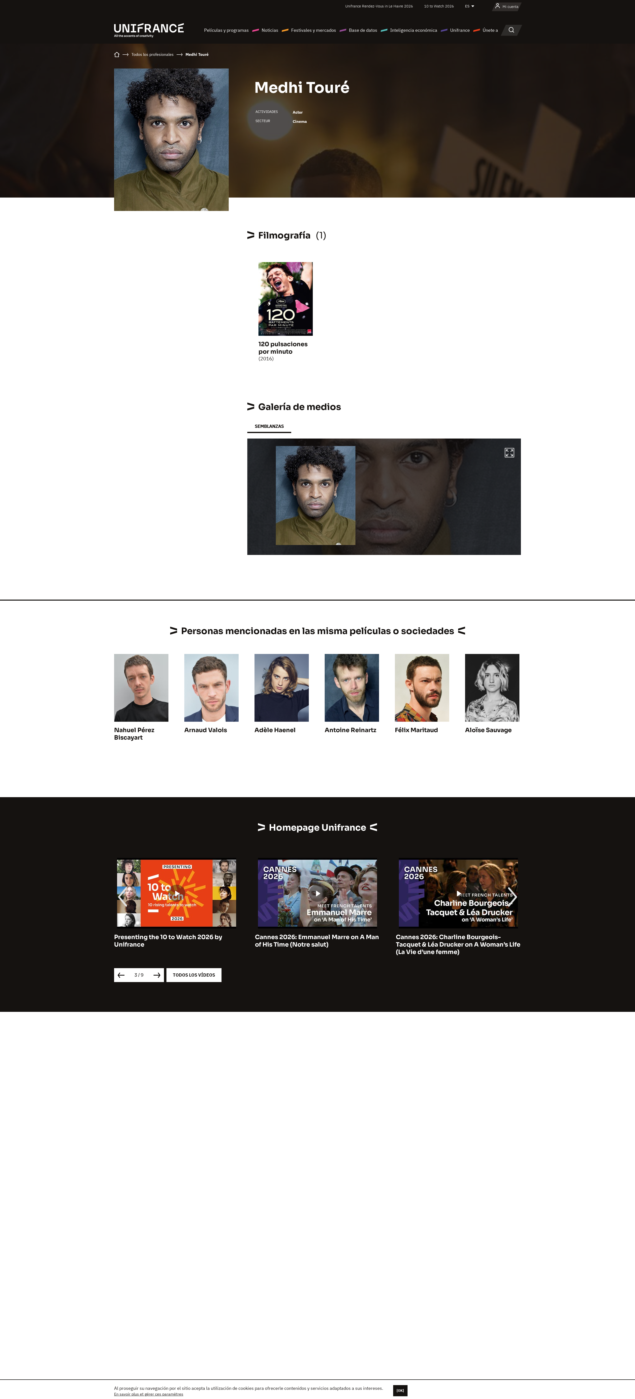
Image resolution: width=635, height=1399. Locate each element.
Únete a (490, 30)
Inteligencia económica (413, 30)
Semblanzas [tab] (269, 426)
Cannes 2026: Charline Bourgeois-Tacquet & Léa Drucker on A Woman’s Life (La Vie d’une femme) (317, 944)
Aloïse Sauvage (488, 730)
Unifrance (460, 30)
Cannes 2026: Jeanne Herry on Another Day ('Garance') (455, 940)
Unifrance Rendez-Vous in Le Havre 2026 (379, 6)
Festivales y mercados (313, 30)
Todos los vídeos (194, 975)
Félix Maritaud (416, 730)
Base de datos (363, 30)
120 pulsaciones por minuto (283, 348)
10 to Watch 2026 (439, 6)
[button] (509, 453)
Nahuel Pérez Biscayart (134, 733)
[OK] (400, 1390)
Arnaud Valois (205, 730)
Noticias (270, 30)
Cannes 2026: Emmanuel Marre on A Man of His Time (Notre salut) (176, 940)
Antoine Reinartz (350, 730)
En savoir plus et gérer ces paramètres (148, 1394)
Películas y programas (226, 30)
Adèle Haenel (275, 730)
